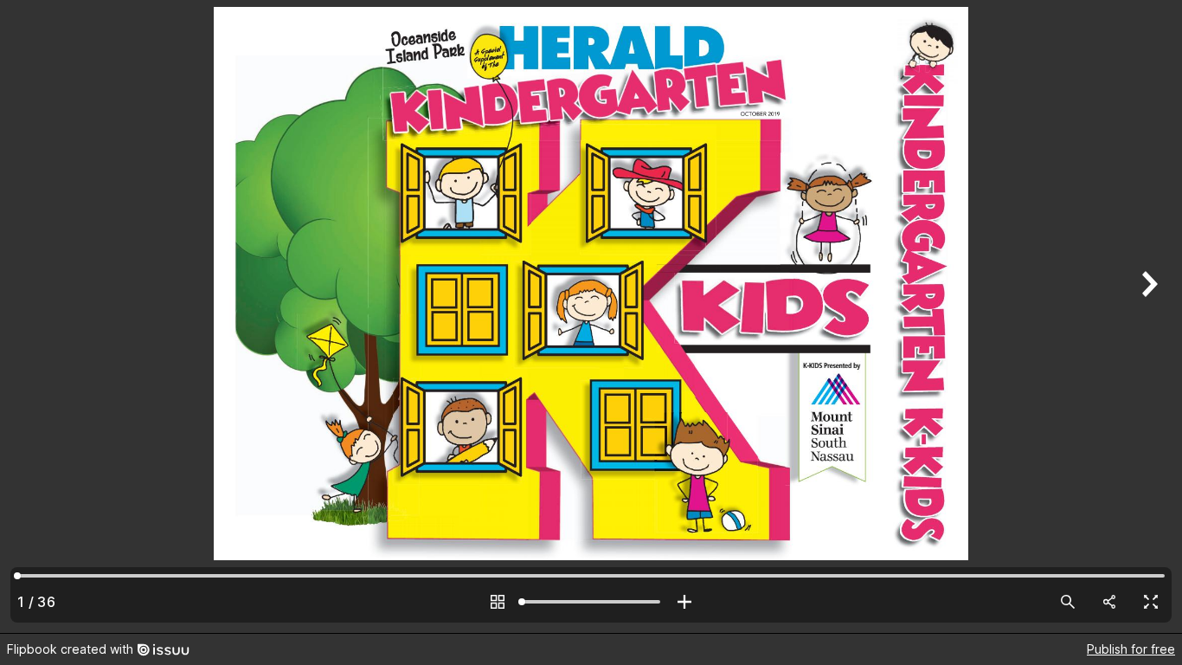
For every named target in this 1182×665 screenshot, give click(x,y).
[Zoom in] (684, 601)
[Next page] (1147, 316)
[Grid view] (497, 601)
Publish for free (1131, 649)
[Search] (1067, 601)
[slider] (591, 601)
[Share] (1109, 601)
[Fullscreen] (1151, 601)
